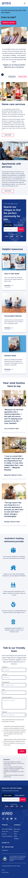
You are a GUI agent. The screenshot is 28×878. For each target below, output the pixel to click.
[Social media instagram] (15, 818)
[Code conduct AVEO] (5, 858)
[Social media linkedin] (7, 818)
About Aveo (17, 829)
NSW (11, 236)
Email (3, 689)
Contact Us (5, 850)
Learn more (6, 135)
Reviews (16, 831)
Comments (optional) (7, 697)
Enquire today (22, 76)
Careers (16, 838)
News (15, 834)
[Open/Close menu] (24, 3)
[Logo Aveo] (6, 3)
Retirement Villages (7, 829)
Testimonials (12, 76)
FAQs (15, 836)
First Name (4, 667)
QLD (6, 236)
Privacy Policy (7, 745)
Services (4, 834)
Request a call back (8, 22)
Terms (3, 870)
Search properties (18, 225)
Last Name (4, 674)
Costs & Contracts (7, 836)
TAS (22, 236)
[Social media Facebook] (3, 818)
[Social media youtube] (11, 818)
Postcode (4, 712)
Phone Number (5, 682)
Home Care (5, 831)
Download (7, 285)
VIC (17, 236)
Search (21, 229)
